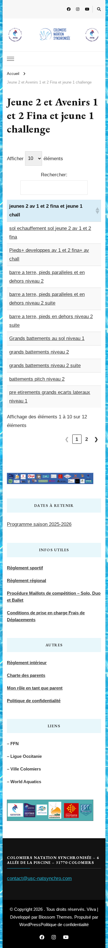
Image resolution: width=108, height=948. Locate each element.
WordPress (30, 924)
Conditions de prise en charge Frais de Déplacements (46, 616)
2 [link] (86, 439)
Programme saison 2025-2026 (39, 524)
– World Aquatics (24, 781)
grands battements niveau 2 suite (45, 365)
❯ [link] (96, 439)
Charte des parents (26, 675)
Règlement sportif (25, 567)
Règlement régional (26, 580)
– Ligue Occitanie (24, 756)
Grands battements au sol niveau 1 (46, 338)
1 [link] (76, 439)
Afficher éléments (35, 158)
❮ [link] (67, 439)
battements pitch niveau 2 (37, 379)
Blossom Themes (55, 917)
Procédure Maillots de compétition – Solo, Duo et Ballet (54, 597)
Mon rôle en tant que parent (34, 687)
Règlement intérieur (27, 662)
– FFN (13, 743)
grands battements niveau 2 (39, 352)
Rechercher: (54, 174)
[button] (97, 210)
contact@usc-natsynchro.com (39, 878)
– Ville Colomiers (24, 768)
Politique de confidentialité (33, 700)
